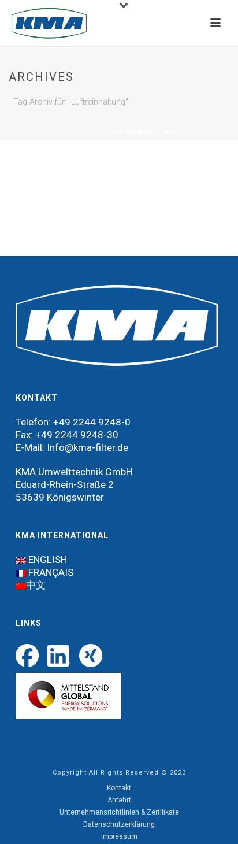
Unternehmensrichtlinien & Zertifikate (119, 812)
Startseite (84, 132)
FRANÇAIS (50, 572)
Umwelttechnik (70, 471)
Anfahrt (119, 800)
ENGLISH (47, 559)
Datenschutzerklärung (119, 824)
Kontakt (119, 788)
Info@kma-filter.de (87, 447)
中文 (36, 585)
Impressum (119, 836)
